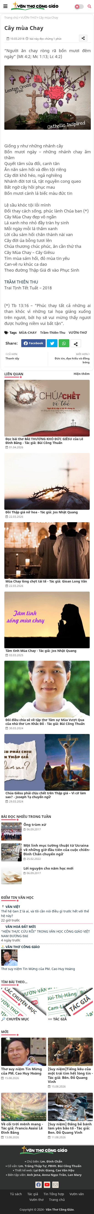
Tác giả (32, 1194)
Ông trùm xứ (35, 824)
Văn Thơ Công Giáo (22, 947)
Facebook (36, 343)
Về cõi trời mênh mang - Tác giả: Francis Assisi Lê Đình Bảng (22, 1128)
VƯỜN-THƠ (28, 17)
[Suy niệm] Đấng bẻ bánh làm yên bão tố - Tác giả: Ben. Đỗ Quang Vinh (70, 1128)
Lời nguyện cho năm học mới (48, 868)
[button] (89, 6)
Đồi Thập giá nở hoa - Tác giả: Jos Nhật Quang (41, 512)
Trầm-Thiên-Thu (52, 332)
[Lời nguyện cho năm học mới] (11, 875)
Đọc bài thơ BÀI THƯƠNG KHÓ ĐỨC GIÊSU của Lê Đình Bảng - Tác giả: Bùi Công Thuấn (44, 441)
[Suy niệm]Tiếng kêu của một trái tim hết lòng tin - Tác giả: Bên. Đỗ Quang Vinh (70, 1075)
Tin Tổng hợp (54, 1194)
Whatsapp (64, 343)
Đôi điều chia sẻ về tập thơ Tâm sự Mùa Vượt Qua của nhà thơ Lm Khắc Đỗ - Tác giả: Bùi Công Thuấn (45, 722)
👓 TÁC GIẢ (57, 1019)
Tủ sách (16, 1194)
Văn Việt (12, 906)
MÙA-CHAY (28, 332)
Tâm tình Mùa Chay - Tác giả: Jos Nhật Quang (40, 651)
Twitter (52, 343)
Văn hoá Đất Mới (20, 926)
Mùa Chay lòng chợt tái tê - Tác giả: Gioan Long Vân (46, 581)
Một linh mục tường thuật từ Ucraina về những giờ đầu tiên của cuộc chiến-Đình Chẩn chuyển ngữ (57, 849)
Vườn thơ (36, 1199)
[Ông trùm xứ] (11, 831)
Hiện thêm (82, 374)
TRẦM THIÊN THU (21, 282)
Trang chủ (11, 17)
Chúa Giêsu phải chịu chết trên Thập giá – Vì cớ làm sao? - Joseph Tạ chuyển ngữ (45, 795)
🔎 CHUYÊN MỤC (15, 1019)
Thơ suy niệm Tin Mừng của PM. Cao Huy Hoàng (38, 969)
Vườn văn (77, 1194)
